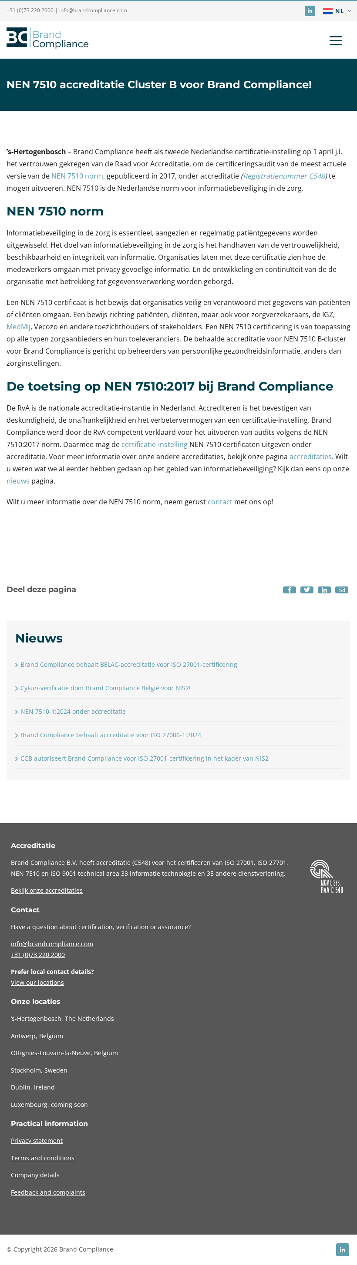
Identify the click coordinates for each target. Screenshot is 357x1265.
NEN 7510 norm (77, 176)
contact (220, 502)
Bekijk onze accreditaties (47, 890)
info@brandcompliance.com (93, 10)
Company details (35, 1175)
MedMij (18, 326)
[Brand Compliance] (47, 40)
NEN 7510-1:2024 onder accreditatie (73, 711)
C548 (141, 862)
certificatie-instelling (154, 444)
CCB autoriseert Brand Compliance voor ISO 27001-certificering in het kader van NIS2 (144, 758)
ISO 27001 (239, 862)
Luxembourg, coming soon (49, 1104)
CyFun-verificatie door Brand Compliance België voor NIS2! (105, 688)
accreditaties (311, 456)
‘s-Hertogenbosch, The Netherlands (62, 1018)
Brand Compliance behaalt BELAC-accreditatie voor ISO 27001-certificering (128, 664)
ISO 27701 (271, 862)
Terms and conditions (42, 1158)
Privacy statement (37, 1140)
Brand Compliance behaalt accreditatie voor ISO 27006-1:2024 (110, 735)
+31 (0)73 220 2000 (30, 10)
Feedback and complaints (48, 1192)
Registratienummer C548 (284, 176)
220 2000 (38, 954)
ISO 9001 (63, 873)
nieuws (18, 481)
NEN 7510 (26, 873)
